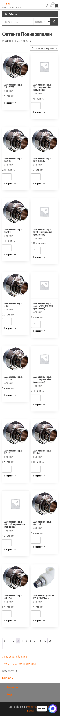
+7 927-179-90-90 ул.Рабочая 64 (19, 663)
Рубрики (13, 14)
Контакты (7, 678)
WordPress (32, 706)
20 (50, 640)
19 (45, 640)
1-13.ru (5, 3)
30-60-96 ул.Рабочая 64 (14, 656)
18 (39, 640)
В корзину (8, 103)
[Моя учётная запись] (47, 5)
